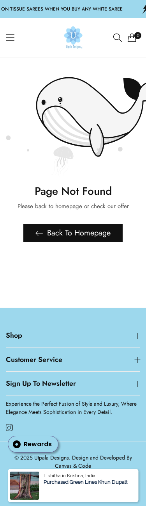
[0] (132, 37)
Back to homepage (79, 233)
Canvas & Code (73, 466)
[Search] (117, 37)
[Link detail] (9, 428)
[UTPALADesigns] (73, 37)
